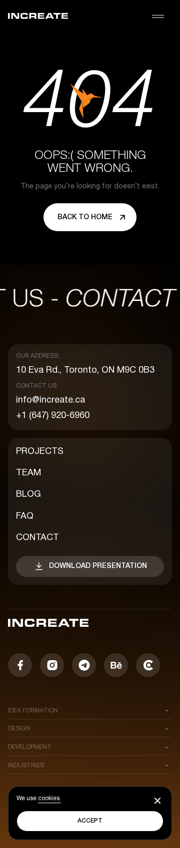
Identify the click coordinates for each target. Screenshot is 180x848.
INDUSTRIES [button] (26, 765)
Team (28, 473)
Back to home (85, 217)
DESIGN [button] (19, 728)
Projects (40, 451)
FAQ (25, 516)
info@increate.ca (50, 400)
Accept (90, 821)
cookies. (49, 798)
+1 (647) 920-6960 (53, 416)
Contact (37, 538)
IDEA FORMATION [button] (33, 710)
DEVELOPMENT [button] (30, 747)
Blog (28, 494)
